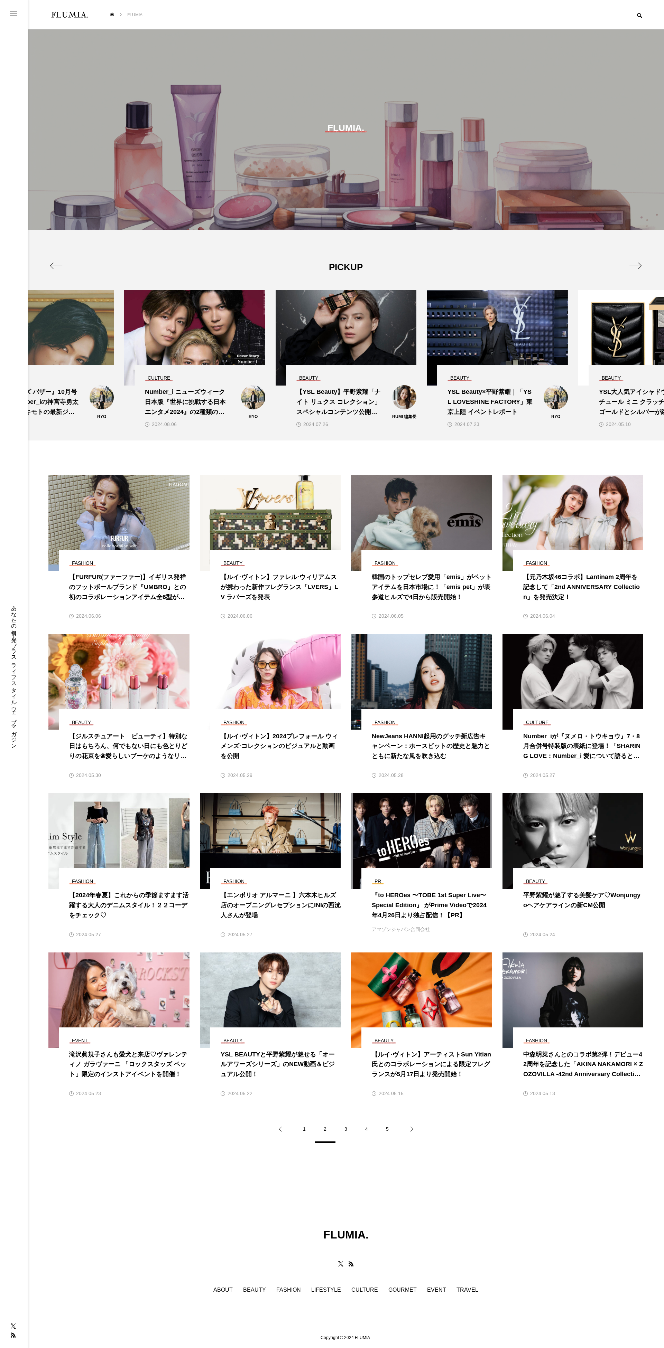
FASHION (288, 1290)
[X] (13, 1326)
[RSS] (13, 1335)
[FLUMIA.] (69, 14)
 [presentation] (56, 266)
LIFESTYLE (326, 1290)
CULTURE (364, 1290)
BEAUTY (254, 1290)
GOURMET (402, 1290)
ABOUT (223, 1290)
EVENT (436, 1290)
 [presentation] (635, 266)
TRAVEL (467, 1290)
